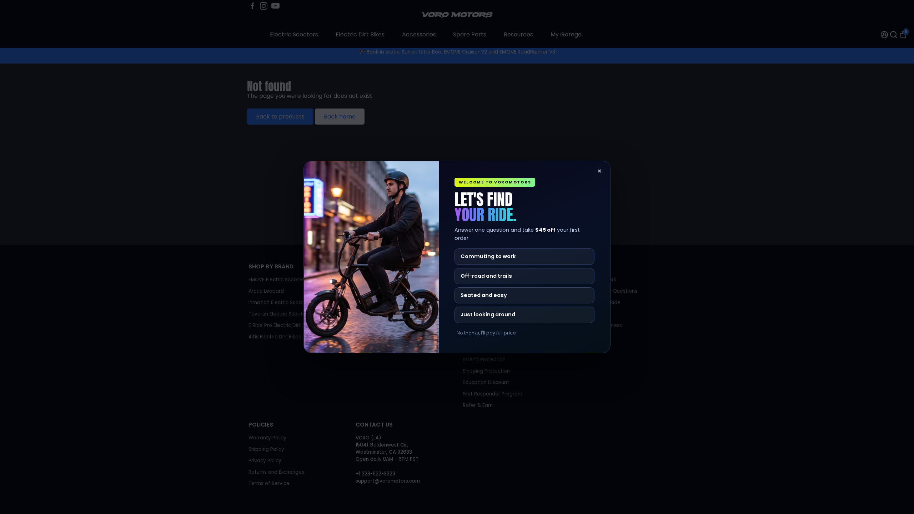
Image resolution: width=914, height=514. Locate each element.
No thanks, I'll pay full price (486, 333)
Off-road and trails (486, 275)
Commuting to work (488, 256)
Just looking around (488, 314)
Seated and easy (484, 295)
